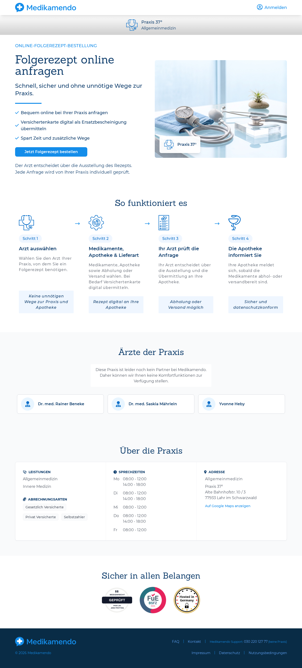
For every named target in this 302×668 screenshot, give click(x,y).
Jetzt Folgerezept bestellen (51, 152)
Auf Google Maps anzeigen (228, 506)
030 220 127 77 (256, 641)
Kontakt (194, 641)
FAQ (175, 641)
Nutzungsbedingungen (268, 653)
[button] (60, 404)
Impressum (201, 653)
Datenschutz (229, 653)
